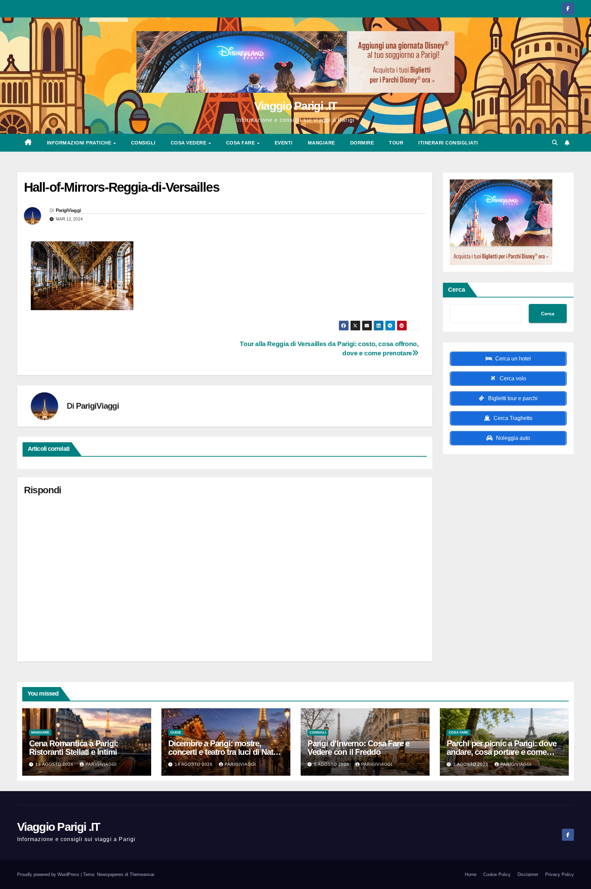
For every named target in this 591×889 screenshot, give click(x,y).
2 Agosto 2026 (471, 764)
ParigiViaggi (68, 210)
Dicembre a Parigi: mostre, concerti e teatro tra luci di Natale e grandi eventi (225, 752)
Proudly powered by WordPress (49, 874)
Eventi (284, 142)
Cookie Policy (497, 874)
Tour (396, 142)
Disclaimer (527, 874)
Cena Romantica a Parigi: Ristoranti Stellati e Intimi (73, 748)
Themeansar (142, 874)
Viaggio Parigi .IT (295, 105)
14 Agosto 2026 (194, 764)
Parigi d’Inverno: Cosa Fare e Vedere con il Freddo (358, 748)
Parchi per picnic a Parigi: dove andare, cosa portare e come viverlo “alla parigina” (501, 752)
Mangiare (321, 142)
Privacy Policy (559, 874)
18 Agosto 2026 (55, 764)
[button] (554, 142)
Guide (175, 732)
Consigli (143, 142)
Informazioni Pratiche (80, 142)
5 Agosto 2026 (332, 764)
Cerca (456, 289)
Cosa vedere (189, 142)
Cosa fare (241, 142)
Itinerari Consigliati (448, 142)
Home (470, 874)
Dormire (362, 142)
